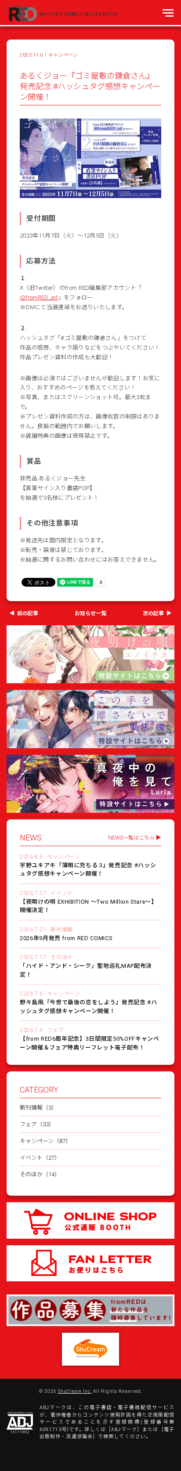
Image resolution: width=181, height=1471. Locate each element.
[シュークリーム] (90, 1349)
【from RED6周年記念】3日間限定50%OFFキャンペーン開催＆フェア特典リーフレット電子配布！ (89, 1043)
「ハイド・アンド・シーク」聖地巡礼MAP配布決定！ (86, 970)
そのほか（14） (40, 1174)
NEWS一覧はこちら (131, 838)
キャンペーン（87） (45, 1141)
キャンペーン (63, 55)
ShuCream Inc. (75, 1391)
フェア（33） (37, 1124)
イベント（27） (40, 1157)
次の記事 (153, 613)
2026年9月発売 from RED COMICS (66, 938)
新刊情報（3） (38, 1107)
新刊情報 (61, 929)
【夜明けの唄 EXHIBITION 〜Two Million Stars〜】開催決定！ (88, 906)
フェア (55, 1030)
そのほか (61, 957)
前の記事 (27, 613)
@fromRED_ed (39, 297)
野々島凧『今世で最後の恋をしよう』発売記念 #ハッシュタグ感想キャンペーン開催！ (88, 1006)
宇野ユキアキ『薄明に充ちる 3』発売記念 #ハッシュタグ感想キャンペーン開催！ (88, 869)
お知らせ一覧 (90, 613)
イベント (61, 893)
